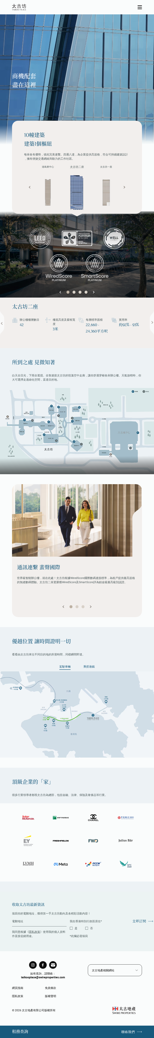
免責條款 (50, 988)
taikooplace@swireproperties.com (43, 977)
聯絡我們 (128, 1032)
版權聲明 (50, 996)
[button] (29, 187)
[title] (33, 965)
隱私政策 (34, 932)
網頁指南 (17, 988)
